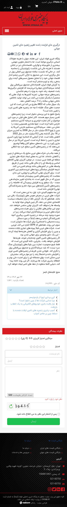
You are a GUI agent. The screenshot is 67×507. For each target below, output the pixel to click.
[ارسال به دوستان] (12, 54)
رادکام (33, 502)
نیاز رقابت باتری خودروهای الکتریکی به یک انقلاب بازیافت (34, 305)
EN (29, 6)
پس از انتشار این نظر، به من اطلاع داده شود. (36, 414)
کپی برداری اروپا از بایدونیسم (42, 297)
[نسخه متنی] (8, 54)
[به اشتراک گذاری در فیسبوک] (39, 54)
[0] (6, 338)
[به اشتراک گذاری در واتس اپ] (19, 54)
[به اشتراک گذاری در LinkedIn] (31, 54)
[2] (34, 346)
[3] (37, 346)
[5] (43, 346)
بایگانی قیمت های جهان (50, 452)
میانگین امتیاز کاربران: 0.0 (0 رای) (36, 338)
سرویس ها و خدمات (20, 452)
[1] (31, 346)
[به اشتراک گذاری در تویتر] (35, 54)
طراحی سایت (42, 502)
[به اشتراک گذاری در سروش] (23, 54)
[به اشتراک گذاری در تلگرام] (27, 54)
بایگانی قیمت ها (55, 440)
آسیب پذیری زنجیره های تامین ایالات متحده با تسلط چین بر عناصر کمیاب (35, 312)
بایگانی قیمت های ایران (50, 448)
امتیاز (57, 346)
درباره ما (27, 440)
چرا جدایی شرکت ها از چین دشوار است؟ (37, 300)
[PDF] (15, 54)
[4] (40, 346)
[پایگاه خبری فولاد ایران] (33, 19)
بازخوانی (11, 405)
